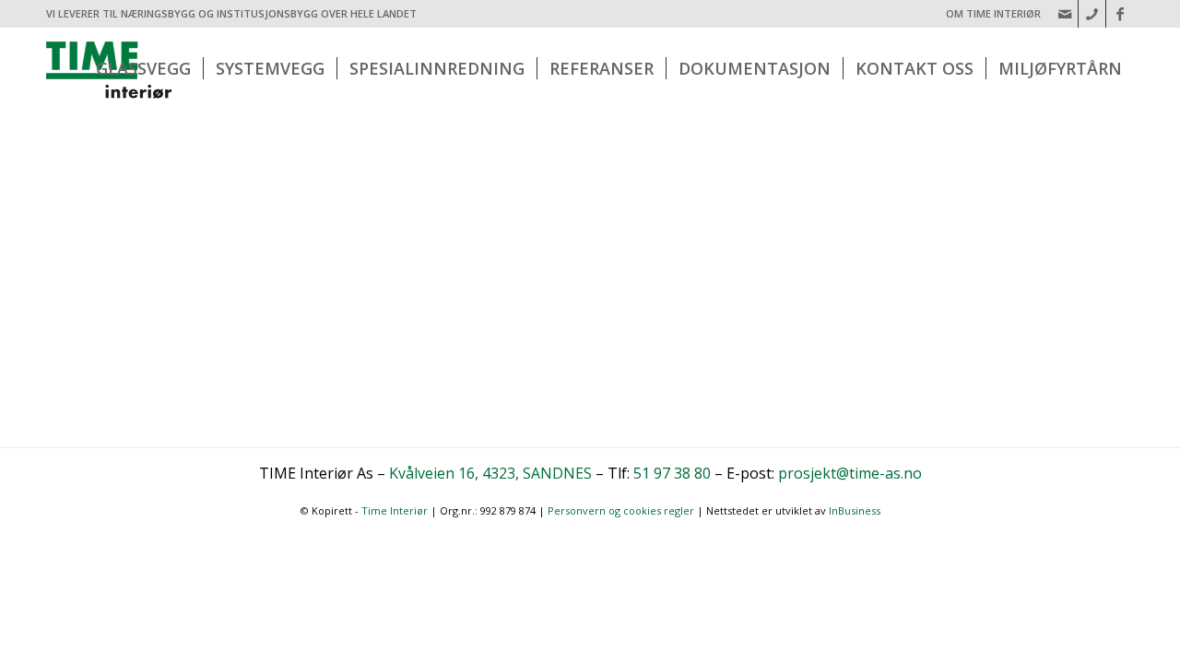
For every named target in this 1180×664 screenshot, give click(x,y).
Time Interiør (394, 510)
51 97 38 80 (672, 473)
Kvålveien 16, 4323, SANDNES (490, 473)
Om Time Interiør (993, 13)
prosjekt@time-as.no (850, 473)
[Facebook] (1120, 14)
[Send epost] (1064, 14)
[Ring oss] (1092, 14)
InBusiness (854, 510)
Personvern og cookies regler (621, 510)
